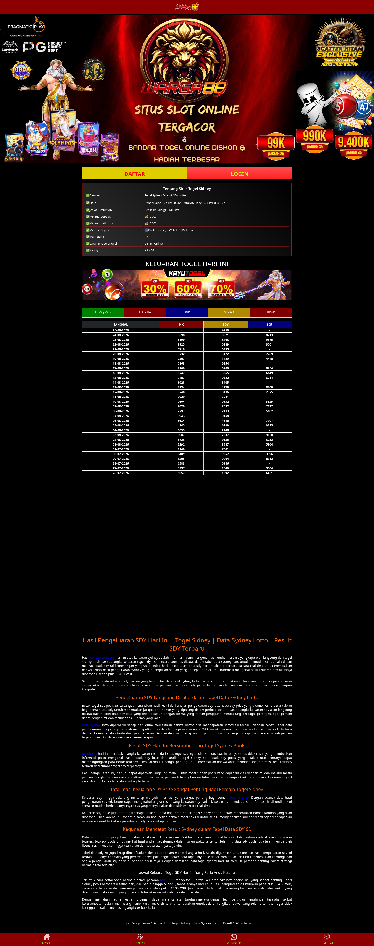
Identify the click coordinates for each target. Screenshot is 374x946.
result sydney (100, 837)
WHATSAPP (234, 943)
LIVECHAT (327, 943)
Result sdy (89, 753)
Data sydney (91, 725)
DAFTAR (134, 173)
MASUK (46, 943)
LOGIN (239, 173)
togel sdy (167, 880)
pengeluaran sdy (102, 657)
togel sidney (239, 797)
